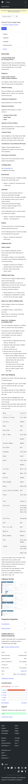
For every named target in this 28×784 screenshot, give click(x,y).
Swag (17, 745)
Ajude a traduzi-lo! (15, 11)
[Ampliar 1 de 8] (11, 583)
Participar (17, 738)
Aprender (3, 738)
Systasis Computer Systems (11, 24)
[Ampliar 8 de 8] (24, 609)
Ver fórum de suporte (7, 717)
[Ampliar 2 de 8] (11, 596)
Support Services (5, 628)
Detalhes (5, 34)
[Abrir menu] (25, 2)
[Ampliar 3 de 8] (11, 612)
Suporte (5, 49)
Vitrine (16, 725)
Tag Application (5, 624)
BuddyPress (5, 758)
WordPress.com (6, 750)
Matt (3, 753)
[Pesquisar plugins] (16, 16)
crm (18, 674)
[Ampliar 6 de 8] (24, 597)
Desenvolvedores (6, 743)
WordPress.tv (5, 745)
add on (14, 674)
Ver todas (24, 702)
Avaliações (6, 38)
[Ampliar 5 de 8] (24, 594)
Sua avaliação (5, 702)
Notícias (3, 728)
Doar (17, 743)
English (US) (24, 671)
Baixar (4, 28)
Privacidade (4, 733)
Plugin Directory (5, 6)
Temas (16, 728)
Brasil (6, 764)
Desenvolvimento (7, 45)
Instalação (5, 41)
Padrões (17, 733)
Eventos (17, 740)
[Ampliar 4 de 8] (24, 583)
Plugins (16, 730)
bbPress (4, 755)
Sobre (3, 725)
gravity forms (23, 674)
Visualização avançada (7, 678)
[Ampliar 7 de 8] (24, 604)
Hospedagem (4, 730)
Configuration (7, 168)
